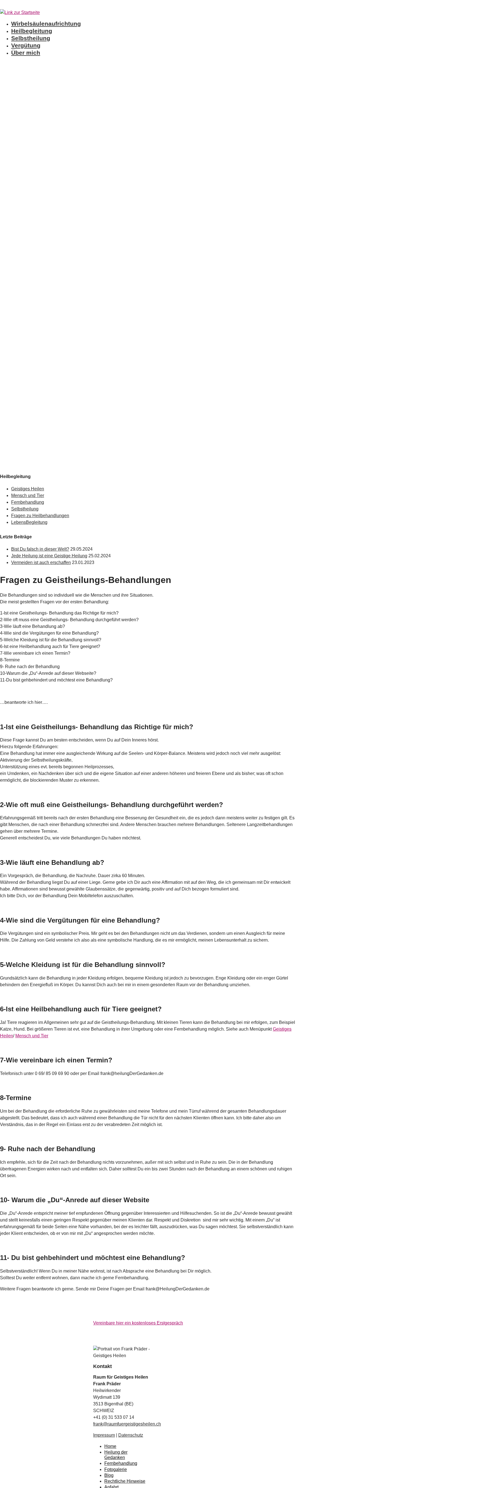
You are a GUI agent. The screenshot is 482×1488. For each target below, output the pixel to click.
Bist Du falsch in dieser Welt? (40, 549)
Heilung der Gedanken (115, 1455)
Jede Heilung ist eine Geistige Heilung (49, 555)
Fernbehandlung (27, 502)
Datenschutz (130, 1435)
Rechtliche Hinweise (124, 1481)
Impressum (104, 1435)
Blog (109, 1475)
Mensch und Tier (27, 495)
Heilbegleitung (31, 31)
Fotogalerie (115, 1469)
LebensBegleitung (29, 522)
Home (110, 1446)
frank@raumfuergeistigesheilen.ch (127, 1424)
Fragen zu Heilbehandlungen (40, 515)
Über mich (25, 52)
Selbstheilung (30, 38)
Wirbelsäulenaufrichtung (46, 23)
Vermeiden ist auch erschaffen (41, 562)
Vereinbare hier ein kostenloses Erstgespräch (138, 1323)
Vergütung (25, 45)
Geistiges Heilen (27, 488)
